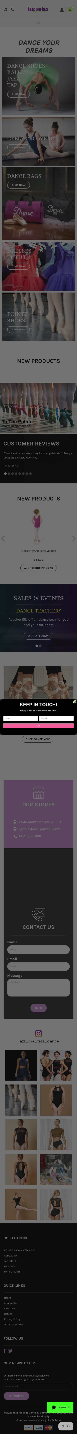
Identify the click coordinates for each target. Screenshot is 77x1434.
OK (38, 726)
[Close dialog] (74, 701)
